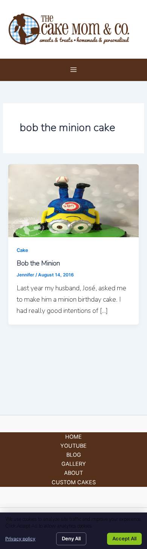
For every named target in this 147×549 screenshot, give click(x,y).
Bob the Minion (38, 263)
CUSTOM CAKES (74, 482)
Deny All (71, 538)
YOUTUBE (73, 445)
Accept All (124, 538)
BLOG (73, 454)
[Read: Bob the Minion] (73, 200)
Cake (22, 250)
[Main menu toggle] (73, 70)
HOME (73, 436)
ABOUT (73, 473)
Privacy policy (20, 538)
